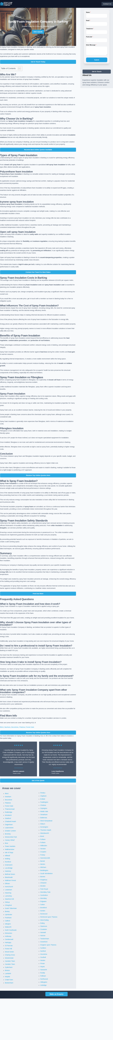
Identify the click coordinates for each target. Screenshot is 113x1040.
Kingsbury (43, 880)
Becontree (14, 727)
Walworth (8, 927)
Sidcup (7, 902)
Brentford (43, 908)
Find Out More (38, 594)
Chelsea (43, 805)
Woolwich (8, 815)
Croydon (43, 852)
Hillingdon (43, 982)
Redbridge (8, 812)
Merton (42, 864)
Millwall (7, 855)
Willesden (43, 845)
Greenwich (8, 865)
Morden (43, 886)
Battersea (43, 818)
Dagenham (9, 824)
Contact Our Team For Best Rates (38, 272)
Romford (8, 862)
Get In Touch (96, 71)
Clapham (43, 796)
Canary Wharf (10, 840)
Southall (43, 957)
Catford (7, 921)
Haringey (8, 942)
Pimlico (42, 793)
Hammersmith (45, 858)
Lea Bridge (8, 868)
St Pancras (9, 945)
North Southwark (11, 930)
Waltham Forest (10, 880)
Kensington (44, 827)
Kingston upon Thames (48, 945)
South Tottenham (11, 908)
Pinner (42, 963)
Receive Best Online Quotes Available (38, 150)
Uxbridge (43, 985)
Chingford (8, 905)
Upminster (8, 914)
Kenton (42, 911)
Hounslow (43, 954)
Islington (8, 924)
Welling (7, 859)
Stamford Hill (9, 899)
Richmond (43, 914)
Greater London (10, 831)
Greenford (43, 942)
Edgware (43, 901)
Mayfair (7, 976)
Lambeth (8, 973)
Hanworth (43, 970)
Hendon (43, 849)
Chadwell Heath (10, 821)
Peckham (8, 918)
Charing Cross (10, 955)
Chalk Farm (9, 980)
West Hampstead (46, 821)
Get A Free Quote (38, 780)
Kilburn (42, 824)
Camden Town (10, 961)
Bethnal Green (10, 874)
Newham (7, 727)
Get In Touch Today (38, 62)
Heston (42, 960)
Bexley (7, 911)
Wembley (43, 898)
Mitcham (43, 867)
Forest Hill (8, 949)
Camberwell (9, 939)
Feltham (43, 976)
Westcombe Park (11, 837)
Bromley (8, 834)
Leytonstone (9, 828)
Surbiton (43, 948)
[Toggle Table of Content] (18, 68)
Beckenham (9, 983)
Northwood (44, 979)
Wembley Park (45, 892)
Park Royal (44, 889)
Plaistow (22, 727)
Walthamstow (9, 849)
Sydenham (8, 967)
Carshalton (44, 895)
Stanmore (43, 926)
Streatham (43, 814)
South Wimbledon (46, 873)
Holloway (8, 936)
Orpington (43, 808)
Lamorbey (8, 896)
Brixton (7, 970)
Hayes (42, 966)
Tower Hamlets (10, 846)
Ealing (42, 923)
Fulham (42, 839)
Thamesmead (9, 809)
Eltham (7, 883)
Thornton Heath (45, 830)
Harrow (42, 935)
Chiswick (43, 883)
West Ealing (44, 920)
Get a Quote (38, 32)
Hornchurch (9, 887)
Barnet (42, 861)
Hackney (8, 871)
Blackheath (9, 877)
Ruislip (42, 973)
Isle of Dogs (9, 852)
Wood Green (9, 952)
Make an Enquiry (56, 994)
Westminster (9, 958)
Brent (42, 836)
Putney (42, 855)
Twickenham (44, 939)
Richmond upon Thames (48, 917)
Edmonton (8, 933)
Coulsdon (43, 929)
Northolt (43, 951)
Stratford (8, 818)
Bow (6, 843)
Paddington (44, 802)
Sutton (42, 904)
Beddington (44, 870)
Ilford (1, 727)
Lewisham (8, 890)
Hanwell (43, 932)
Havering (8, 893)
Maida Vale (44, 811)
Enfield (42, 799)
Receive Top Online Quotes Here (38, 475)
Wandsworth (44, 833)
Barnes (42, 876)
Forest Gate (30, 727)
